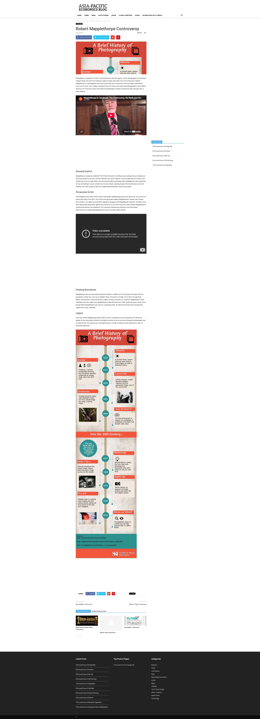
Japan (113, 15)
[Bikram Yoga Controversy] (111, 623)
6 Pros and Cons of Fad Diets (85, 688)
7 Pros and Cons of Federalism (162, 165)
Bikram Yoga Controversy (137, 604)
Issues (137, 15)
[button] (181, 15)
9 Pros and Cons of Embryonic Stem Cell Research (92, 707)
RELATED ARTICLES (83, 611)
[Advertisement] (111, 153)
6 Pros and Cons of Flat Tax (161, 156)
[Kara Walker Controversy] (135, 621)
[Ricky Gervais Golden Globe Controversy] (87, 621)
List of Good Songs (157, 689)
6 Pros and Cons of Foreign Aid (162, 146)
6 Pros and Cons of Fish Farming (163, 160)
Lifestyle (154, 686)
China (86, 15)
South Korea (103, 15)
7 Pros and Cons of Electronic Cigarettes (88, 702)
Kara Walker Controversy (84, 604)
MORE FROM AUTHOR (99, 611)
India (94, 15)
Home (79, 15)
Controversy (84, 21)
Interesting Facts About (152, 15)
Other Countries (125, 15)
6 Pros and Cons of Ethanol (84, 697)
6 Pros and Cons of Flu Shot (161, 151)
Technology (155, 698)
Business (154, 665)
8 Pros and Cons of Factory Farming (87, 693)
